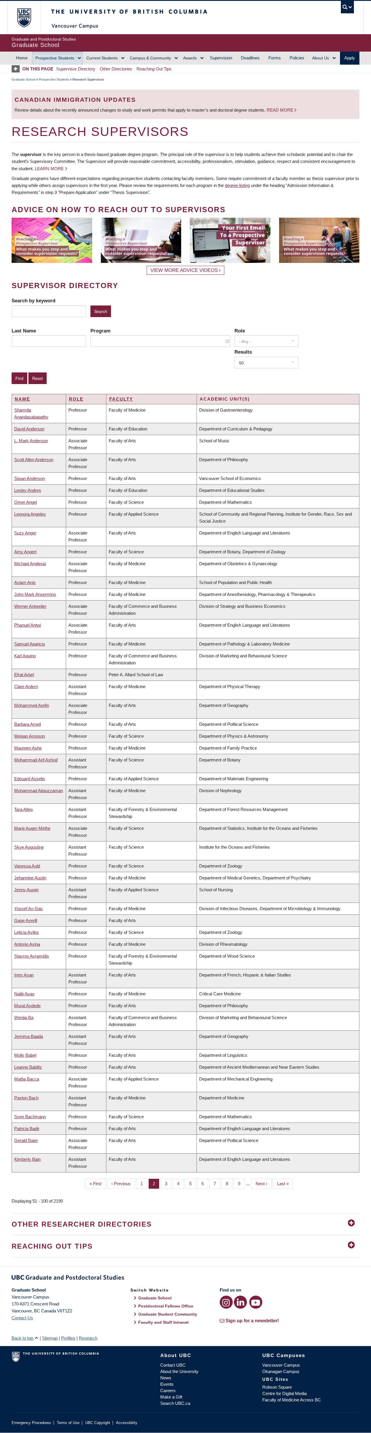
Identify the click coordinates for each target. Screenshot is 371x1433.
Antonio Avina (27, 944)
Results (243, 351)
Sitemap (50, 1338)
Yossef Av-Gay (28, 908)
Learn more (49, 168)
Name (22, 399)
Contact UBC (173, 1365)
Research (88, 1338)
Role (239, 330)
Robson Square (277, 1387)
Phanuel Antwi (27, 625)
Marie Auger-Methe (32, 828)
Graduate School (23, 79)
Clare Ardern (26, 686)
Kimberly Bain (27, 1159)
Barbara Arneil (27, 724)
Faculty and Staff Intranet (163, 1322)
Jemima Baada (28, 1036)
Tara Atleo (23, 809)
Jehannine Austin (30, 877)
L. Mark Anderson (31, 440)
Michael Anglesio (30, 563)
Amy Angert (25, 551)
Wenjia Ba (23, 1017)
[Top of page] (17, 68)
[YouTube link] (255, 1302)
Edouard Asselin (29, 778)
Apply (349, 57)
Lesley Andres (27, 490)
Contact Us (22, 1317)
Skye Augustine (29, 847)
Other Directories (116, 68)
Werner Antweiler (30, 606)
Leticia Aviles (26, 932)
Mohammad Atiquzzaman (38, 790)
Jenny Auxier (26, 889)
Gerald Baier (26, 1140)
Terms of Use (68, 1423)
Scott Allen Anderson (33, 459)
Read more (280, 110)
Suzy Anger (25, 532)
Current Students (102, 58)
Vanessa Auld (27, 865)
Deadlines (250, 57)
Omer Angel (25, 502)
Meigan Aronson (29, 736)
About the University (179, 1371)
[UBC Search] (347, 7)
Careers (168, 1390)
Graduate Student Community (167, 1314)
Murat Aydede (27, 1005)
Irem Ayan (24, 974)
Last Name (24, 330)
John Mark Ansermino (35, 594)
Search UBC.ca (175, 1403)
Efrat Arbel (24, 674)
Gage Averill (25, 920)
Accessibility (126, 1423)
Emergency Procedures (31, 1423)
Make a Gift (171, 1396)
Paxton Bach (26, 1097)
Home (22, 57)
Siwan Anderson (29, 478)
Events (167, 1384)
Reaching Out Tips (154, 68)
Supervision (221, 57)
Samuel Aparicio (29, 643)
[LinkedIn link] (240, 1302)
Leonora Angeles (30, 514)
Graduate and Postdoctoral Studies (185, 1278)
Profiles (68, 1338)
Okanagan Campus (280, 1371)
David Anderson (29, 428)
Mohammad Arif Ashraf (36, 759)
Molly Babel (25, 1055)
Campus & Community (150, 58)
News (165, 1377)
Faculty (121, 399)
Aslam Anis (25, 582)
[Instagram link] (226, 1302)
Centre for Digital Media (284, 1393)
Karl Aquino (25, 655)
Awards (190, 58)
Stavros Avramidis (31, 956)
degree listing (237, 185)
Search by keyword (33, 300)
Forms (274, 57)
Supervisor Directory (75, 68)
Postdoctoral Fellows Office (165, 1306)
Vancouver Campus (281, 1365)
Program (100, 330)
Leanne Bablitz (28, 1067)
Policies (297, 57)
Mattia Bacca (26, 1078)
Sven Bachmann (30, 1116)
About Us (320, 58)
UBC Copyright (97, 1423)
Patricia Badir (26, 1128)
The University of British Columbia (24, 17)
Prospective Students (54, 58)
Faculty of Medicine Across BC (291, 1399)
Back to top (23, 1338)
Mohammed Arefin (31, 705)
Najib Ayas (24, 993)
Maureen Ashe (28, 747)
